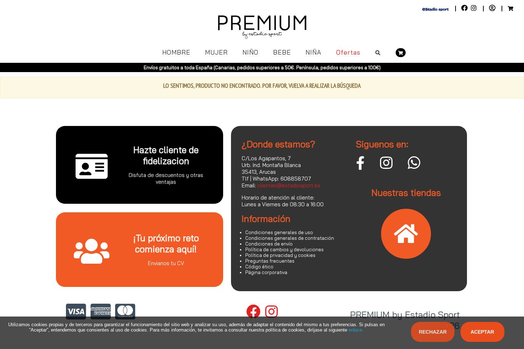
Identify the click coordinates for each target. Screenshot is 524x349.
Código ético (259, 266)
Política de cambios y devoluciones (284, 249)
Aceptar (482, 332)
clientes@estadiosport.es (288, 185)
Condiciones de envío (269, 244)
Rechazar (433, 332)
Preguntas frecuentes (269, 261)
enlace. (356, 330)
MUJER (216, 52)
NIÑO (250, 52)
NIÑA (313, 52)
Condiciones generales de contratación (289, 238)
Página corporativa (266, 272)
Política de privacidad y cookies (280, 255)
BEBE (282, 52)
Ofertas (348, 52)
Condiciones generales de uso (279, 232)
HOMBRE (176, 52)
